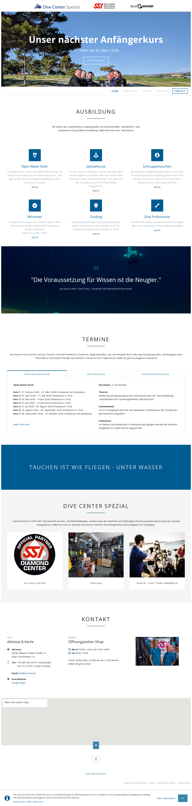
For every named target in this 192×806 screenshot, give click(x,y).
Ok (182, 798)
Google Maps (19, 682)
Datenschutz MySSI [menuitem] (166, 782)
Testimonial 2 (97, 301)
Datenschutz (20, 801)
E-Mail (107, 660)
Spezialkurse (96, 374)
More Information (166, 798)
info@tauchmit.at (27, 673)
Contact (179, 91)
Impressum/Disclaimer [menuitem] (135, 782)
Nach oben (96, 745)
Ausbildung (130, 91)
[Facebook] (96, 759)
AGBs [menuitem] (151, 782)
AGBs (29, 801)
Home (115, 91)
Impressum (38, 801)
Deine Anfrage (96, 60)
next (184, 49)
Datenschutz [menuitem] (184, 782)
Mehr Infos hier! (21, 424)
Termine (147, 91)
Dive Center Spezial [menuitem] (96, 774)
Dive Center (163, 91)
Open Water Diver (37, 374)
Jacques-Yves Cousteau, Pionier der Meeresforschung (96, 288)
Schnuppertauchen (97, 84)
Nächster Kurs (95, 84)
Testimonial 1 (95, 301)
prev (8, 49)
